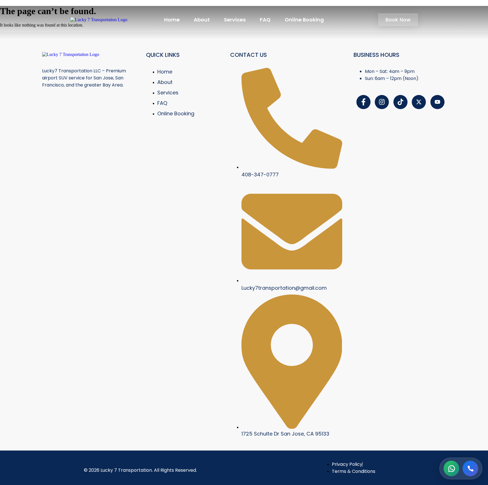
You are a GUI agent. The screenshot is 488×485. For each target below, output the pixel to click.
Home (172, 19)
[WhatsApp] (451, 468)
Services (235, 19)
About (202, 19)
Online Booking (304, 19)
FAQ (265, 19)
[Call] (470, 468)
